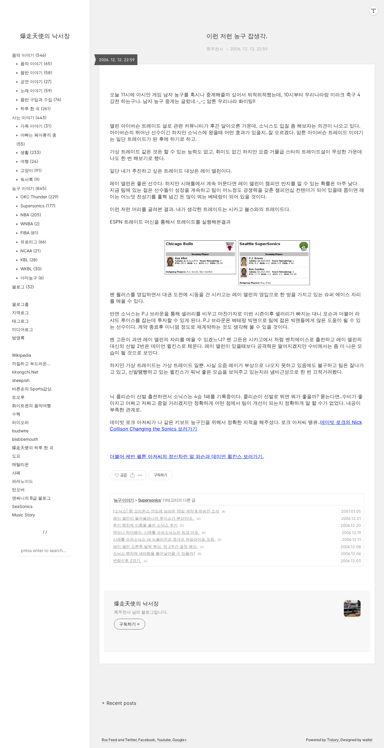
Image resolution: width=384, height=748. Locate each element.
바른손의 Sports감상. (32, 388)
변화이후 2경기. (127, 560)
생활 (30, 152)
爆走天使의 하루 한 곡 (32, 447)
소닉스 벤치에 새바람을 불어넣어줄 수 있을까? (154, 553)
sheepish (20, 380)
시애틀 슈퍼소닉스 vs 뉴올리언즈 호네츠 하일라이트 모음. (164, 539)
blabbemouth (25, 439)
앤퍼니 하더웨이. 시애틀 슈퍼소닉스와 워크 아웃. (156, 532)
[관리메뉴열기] (373, 10)
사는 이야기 (29, 117)
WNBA (29, 223)
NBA (30, 214)
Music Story (23, 514)
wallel (367, 739)
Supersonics (37, 205)
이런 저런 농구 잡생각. (237, 36)
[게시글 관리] (140, 475)
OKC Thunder (38, 196)
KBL (28, 259)
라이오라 (20, 422)
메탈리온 (20, 464)
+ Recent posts (119, 703)
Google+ (179, 739)
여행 (28, 161)
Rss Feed (109, 739)
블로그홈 (20, 304)
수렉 (16, 413)
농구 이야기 (29, 188)
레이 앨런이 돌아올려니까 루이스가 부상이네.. (153, 518)
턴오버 (18, 489)
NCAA (30, 250)
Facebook (146, 739)
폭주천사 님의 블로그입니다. (141, 611)
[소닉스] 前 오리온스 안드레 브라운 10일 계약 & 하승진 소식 (166, 511)
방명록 (18, 337)
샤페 (16, 472)
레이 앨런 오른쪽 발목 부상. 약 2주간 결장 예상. (155, 546)
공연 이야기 (35, 81)
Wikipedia (21, 355)
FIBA (28, 232)
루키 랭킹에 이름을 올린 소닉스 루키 (145, 525)
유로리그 (32, 241)
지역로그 (20, 312)
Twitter (130, 739)
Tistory (333, 739)
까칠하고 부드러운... (31, 363)
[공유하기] (132, 475)
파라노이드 (22, 481)
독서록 (29, 179)
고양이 (30, 170)
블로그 (23, 286)
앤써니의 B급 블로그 (31, 497)
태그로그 (20, 320)
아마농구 (31, 277)
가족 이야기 (35, 125)
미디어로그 (22, 329)
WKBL (30, 268)
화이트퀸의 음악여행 (31, 405)
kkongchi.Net (25, 371)
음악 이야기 (29, 55)
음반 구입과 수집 (40, 99)
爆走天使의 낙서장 (45, 36)
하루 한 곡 (35, 108)
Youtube (164, 739)
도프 (16, 455)
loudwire (20, 430)
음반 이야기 (35, 72)
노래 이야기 (35, 90)
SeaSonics (22, 506)
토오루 (18, 397)
